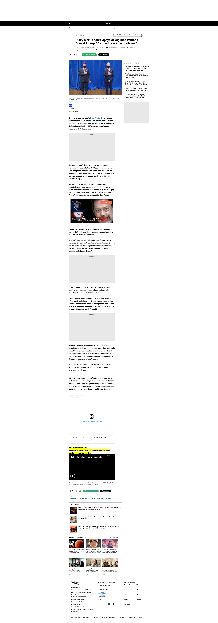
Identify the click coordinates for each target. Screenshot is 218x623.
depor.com (104, 617)
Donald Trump (84, 498)
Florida (90, 28)
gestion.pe (96, 617)
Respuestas (127, 585)
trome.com (112, 617)
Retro (137, 595)
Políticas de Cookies (103, 589)
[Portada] (75, 586)
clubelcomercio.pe (86, 617)
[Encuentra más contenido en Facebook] (71, 55)
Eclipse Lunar (120, 28)
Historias (127, 604)
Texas (101, 28)
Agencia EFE (72, 109)
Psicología (113, 28)
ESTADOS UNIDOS (105, 498)
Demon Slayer (128, 28)
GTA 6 (135, 28)
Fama (125, 595)
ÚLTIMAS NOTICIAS (131, 64)
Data (137, 590)
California (95, 28)
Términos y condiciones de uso (106, 582)
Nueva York (106, 28)
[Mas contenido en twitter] (109, 604)
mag (140, 617)
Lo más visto (74, 504)
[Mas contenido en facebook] (105, 604)
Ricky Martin (91, 440)
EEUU (96, 498)
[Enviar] (69, 28)
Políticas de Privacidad (104, 585)
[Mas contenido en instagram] (113, 604)
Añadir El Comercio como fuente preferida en (127, 35)
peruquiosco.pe (133, 617)
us (124, 590)
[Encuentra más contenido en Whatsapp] (78, 55)
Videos (138, 585)
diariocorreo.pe (122, 617)
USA (91, 498)
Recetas (138, 600)
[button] (72, 476)
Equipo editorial (75, 587)
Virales (126, 600)
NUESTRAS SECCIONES (129, 582)
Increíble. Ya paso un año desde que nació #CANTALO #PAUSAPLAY (89, 438)
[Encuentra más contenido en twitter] (74, 55)
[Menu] (70, 23)
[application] (92, 467)
